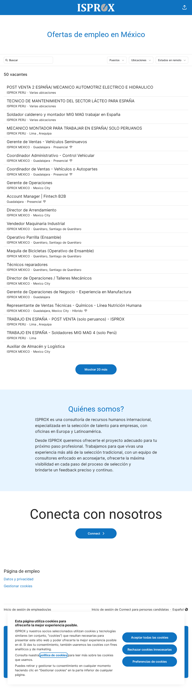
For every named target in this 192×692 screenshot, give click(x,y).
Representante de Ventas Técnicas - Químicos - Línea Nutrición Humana (74, 305)
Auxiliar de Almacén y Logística (36, 346)
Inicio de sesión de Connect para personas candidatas (130, 609)
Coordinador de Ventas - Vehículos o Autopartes (52, 169)
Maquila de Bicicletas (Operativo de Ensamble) (50, 250)
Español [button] (180, 610)
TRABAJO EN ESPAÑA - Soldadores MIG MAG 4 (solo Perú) (62, 332)
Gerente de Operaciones (29, 182)
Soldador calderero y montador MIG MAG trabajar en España (63, 114)
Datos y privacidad (18, 579)
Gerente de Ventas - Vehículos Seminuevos (47, 141)
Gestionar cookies (18, 586)
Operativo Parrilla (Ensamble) (34, 237)
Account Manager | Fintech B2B (36, 196)
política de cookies (53, 655)
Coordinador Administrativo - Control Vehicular (50, 155)
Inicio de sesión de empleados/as (27, 609)
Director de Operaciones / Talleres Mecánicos (49, 278)
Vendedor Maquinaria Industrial (36, 223)
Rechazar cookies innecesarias (150, 649)
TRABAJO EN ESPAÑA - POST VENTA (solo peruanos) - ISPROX (65, 319)
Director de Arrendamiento (31, 210)
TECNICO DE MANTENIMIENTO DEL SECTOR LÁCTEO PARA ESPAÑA (70, 101)
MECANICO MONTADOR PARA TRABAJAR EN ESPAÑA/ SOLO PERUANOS (74, 128)
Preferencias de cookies (150, 661)
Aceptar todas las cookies (149, 637)
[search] (29, 60)
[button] (184, 7)
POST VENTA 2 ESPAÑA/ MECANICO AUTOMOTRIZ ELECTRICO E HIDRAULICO (80, 87)
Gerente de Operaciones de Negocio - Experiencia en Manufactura (69, 291)
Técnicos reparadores (27, 264)
